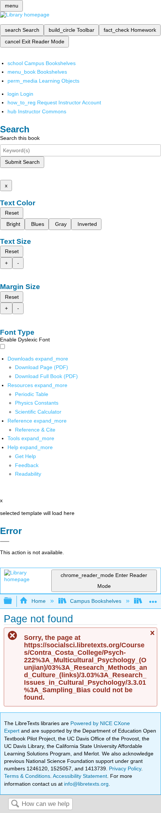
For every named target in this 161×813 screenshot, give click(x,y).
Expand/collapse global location (153, 599)
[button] (27, 465)
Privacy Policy (125, 768)
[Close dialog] (4, 541)
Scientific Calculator (38, 412)
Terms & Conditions (27, 776)
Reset (12, 213)
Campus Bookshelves (96, 601)
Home (38, 601)
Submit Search (22, 162)
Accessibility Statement (80, 776)
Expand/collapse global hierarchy (12, 601)
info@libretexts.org (86, 784)
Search (15, 804)
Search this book (20, 138)
